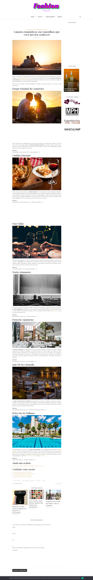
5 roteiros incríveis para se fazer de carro (23, 475)
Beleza (40, 16)
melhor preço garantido (32, 455)
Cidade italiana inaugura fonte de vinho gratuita (24, 473)
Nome (14, 527)
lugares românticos (16, 480)
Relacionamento (38, 29)
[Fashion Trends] (46, 7)
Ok (82, 578)
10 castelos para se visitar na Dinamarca (22, 472)
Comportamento (50, 16)
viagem (43, 480)
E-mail (14, 533)
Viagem (45, 29)
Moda (32, 16)
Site (13, 539)
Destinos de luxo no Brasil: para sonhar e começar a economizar (53, 503)
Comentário (14, 550)
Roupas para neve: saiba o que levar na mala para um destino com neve (27, 466)
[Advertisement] (37, 25)
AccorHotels (42, 455)
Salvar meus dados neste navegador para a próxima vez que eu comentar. (28, 547)
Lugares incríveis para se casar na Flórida (22, 476)
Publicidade (29, 29)
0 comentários (58, 483)
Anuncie (59, 16)
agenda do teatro (55, 310)
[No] (91, 578)
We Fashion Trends (18, 483)
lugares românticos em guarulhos (28, 480)
